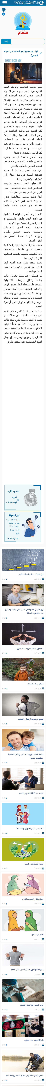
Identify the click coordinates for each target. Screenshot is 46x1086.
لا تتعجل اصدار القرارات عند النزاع (30, 648)
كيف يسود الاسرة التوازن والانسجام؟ (29, 829)
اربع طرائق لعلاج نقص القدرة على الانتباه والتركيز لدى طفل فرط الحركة (24, 611)
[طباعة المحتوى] (7, 60)
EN (3, 10)
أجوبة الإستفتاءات (11, 500)
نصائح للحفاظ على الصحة (34, 864)
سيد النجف (12, 491)
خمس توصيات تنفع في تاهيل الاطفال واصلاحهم (24, 1075)
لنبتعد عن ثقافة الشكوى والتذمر (31, 793)
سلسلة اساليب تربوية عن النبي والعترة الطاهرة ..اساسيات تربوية (25, 756)
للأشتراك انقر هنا (12, 538)
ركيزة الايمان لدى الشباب (34, 1040)
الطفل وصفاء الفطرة (35, 684)
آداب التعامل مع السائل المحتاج (31, 1005)
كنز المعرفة (14, 515)
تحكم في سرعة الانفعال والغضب (30, 719)
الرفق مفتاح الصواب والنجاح (32, 899)
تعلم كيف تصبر (37, 934)
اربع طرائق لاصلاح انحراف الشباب (30, 574)
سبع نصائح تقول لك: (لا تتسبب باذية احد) (27, 970)
